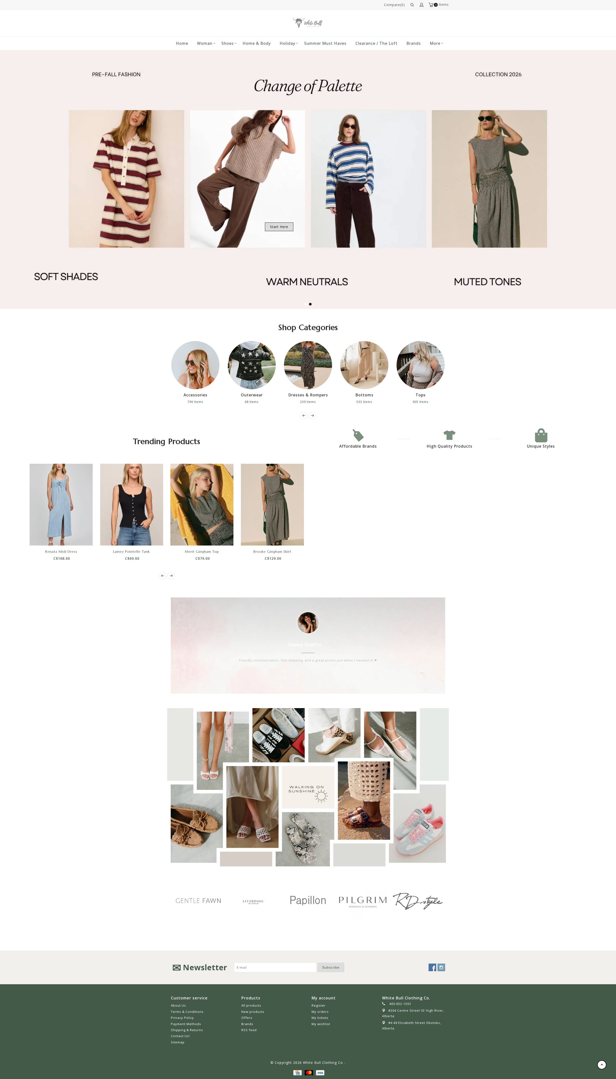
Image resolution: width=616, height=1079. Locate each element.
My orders (320, 1011)
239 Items (252, 402)
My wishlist (321, 1024)
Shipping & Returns (187, 1030)
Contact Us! (180, 1036)
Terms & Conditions (187, 1011)
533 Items (308, 402)
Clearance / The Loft (376, 43)
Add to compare (66, 537)
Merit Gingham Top (202, 551)
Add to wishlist (56, 537)
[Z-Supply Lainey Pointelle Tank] (131, 505)
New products (252, 1011)
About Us (178, 1005)
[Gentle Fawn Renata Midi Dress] (61, 505)
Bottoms (308, 395)
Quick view (77, 537)
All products (251, 1005)
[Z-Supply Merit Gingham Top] (202, 505)
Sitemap (178, 1042)
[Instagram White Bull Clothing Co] (441, 967)
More (435, 43)
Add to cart (45, 537)
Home (182, 43)
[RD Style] (362, 900)
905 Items (364, 402)
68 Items (195, 402)
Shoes (227, 43)
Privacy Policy (182, 1018)
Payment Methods (186, 1024)
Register (319, 1005)
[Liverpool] (198, 901)
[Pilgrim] (308, 900)
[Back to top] (601, 1064)
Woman (204, 43)
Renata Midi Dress (61, 551)
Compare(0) (394, 4)
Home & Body (257, 43)
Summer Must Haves (325, 43)
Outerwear (195, 395)
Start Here (279, 226)
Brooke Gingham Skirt (272, 551)
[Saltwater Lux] (417, 900)
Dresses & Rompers (252, 395)
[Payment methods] (297, 1072)
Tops (364, 395)
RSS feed (249, 1030)
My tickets (320, 1018)
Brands (413, 43)
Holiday (287, 43)
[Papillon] (253, 900)
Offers (246, 1018)
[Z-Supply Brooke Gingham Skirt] (272, 505)
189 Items (421, 402)
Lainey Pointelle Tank (131, 551)
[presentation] (304, 415)
